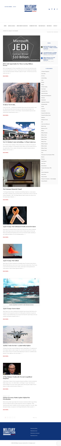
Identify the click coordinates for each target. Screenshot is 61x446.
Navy (42, 152)
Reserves (42, 156)
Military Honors (44, 139)
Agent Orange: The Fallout (11, 260)
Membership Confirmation (34, 433)
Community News (44, 91)
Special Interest (44, 165)
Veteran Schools (44, 176)
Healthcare (43, 117)
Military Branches (44, 132)
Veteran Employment (44, 172)
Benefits (42, 82)
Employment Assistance (45, 102)
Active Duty (43, 73)
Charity (42, 84)
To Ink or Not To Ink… (9, 104)
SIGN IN (14, 6)
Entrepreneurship (44, 104)
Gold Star (43, 108)
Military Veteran (44, 148)
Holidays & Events (44, 119)
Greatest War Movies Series (46, 115)
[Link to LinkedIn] (49, 9)
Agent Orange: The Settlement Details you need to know (19, 226)
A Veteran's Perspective (45, 71)
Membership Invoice (33, 435)
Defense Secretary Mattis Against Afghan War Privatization (16, 398)
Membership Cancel (33, 430)
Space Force (43, 163)
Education (43, 97)
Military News (43, 141)
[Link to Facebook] (57, 9)
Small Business (43, 161)
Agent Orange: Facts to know (11, 308)
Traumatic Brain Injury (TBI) (46, 167)
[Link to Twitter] (54, 9)
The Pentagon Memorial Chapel (12, 189)
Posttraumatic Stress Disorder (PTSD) (47, 154)
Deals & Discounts (44, 93)
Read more (5, 76)
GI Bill (42, 106)
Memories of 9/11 (44, 128)
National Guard (44, 150)
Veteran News (43, 174)
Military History (44, 137)
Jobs (42, 121)
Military (42, 130)
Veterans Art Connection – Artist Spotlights (48, 178)
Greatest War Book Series (45, 113)
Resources (43, 159)
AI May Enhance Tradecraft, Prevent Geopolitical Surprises (17, 377)
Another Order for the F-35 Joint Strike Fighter (17, 345)
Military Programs (44, 143)
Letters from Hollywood (45, 124)
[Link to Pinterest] (52, 9)
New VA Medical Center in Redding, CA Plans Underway (19, 142)
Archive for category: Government (10, 30)
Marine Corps (43, 126)
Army (42, 80)
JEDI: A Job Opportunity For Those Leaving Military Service (18, 64)
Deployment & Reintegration (46, 95)
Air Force (43, 75)
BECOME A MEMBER (8, 6)
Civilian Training (44, 86)
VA (41, 170)
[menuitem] (5, 26)
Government (43, 110)
